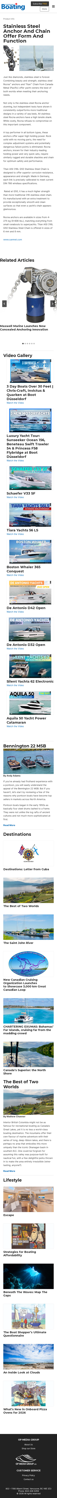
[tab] (23, 343)
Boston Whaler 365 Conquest (23, 569)
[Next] (52, 303)
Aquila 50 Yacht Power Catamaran (26, 720)
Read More (9, 825)
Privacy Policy (28, 1475)
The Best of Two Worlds (21, 906)
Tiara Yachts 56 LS (22, 530)
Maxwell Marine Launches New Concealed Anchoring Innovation (24, 327)
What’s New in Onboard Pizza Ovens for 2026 (25, 1411)
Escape (8, 1215)
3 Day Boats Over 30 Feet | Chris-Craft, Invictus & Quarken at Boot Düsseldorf (30, 392)
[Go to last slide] (4, 303)
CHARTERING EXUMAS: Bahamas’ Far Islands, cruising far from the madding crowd (28, 1030)
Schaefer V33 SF (21, 493)
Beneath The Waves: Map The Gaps (25, 1293)
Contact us (28, 1479)
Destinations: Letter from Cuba (26, 869)
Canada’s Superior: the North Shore (24, 1071)
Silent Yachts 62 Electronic (30, 681)
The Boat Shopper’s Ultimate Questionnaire (24, 1334)
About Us (28, 1444)
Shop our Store (28, 1448)
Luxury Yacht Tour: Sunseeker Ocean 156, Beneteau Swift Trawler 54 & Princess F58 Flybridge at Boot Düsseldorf (28, 446)
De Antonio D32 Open (26, 645)
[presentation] (28, 295)
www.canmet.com (12, 239)
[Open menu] (53, 6)
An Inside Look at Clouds (21, 1372)
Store (44, 9)
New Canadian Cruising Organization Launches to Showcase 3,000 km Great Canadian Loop (24, 984)
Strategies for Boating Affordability (19, 1253)
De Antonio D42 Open (26, 608)
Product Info (8, 19)
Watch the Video (15, 403)
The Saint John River (18, 943)
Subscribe (40, 4)
